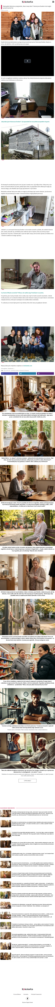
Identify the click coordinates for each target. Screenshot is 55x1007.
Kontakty (26, 994)
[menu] (53, 2)
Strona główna (17, 994)
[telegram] (27, 373)
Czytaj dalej (27, 780)
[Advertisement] (27, 796)
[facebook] (9, 373)
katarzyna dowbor (15, 370)
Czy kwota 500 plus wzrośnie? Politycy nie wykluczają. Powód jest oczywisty (22, 293)
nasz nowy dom (7, 370)
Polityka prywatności (36, 994)
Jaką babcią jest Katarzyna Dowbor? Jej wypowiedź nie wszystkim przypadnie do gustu (25, 121)
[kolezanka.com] (27, 2)
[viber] (45, 373)
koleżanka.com (28, 366)
